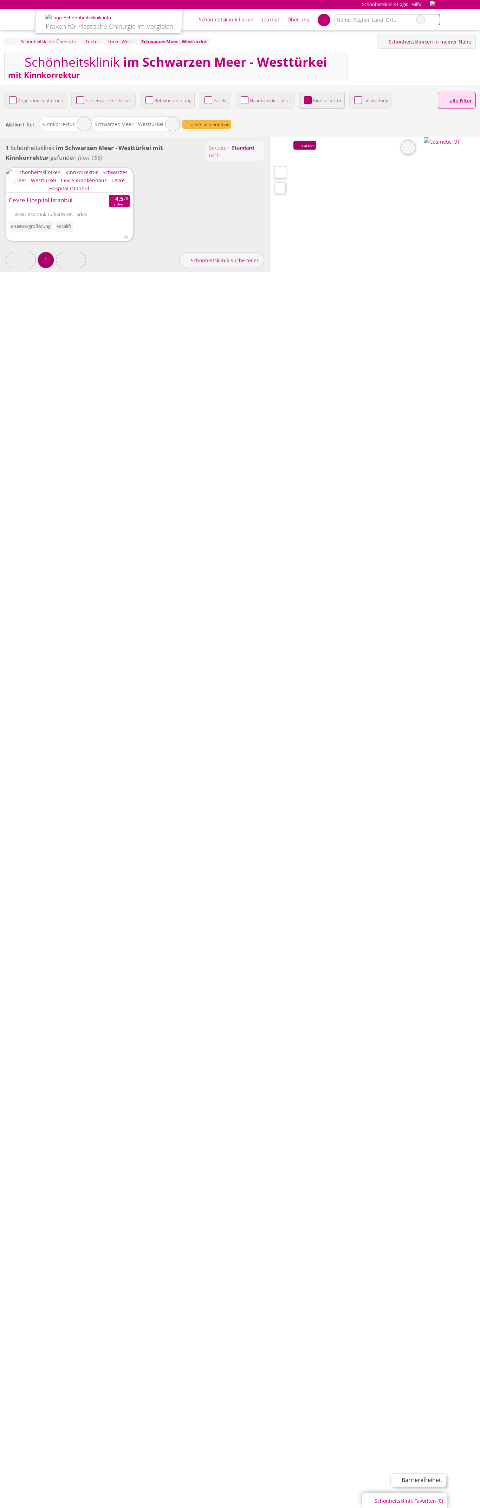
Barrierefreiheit (421, 1480)
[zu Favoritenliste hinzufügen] (14, 176)
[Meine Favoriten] (323, 19)
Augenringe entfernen (40, 100)
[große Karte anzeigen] (279, 172)
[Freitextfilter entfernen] (420, 19)
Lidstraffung (375, 100)
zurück (307, 145)
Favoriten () (409, 1500)
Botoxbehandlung (173, 100)
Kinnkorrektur (327, 100)
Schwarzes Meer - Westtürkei (129, 124)
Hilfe (416, 4)
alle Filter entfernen (209, 124)
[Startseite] (9, 41)
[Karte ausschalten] (408, 147)
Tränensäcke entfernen (108, 100)
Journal (270, 19)
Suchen (434, 19)
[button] (21, 260)
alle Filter (460, 100)
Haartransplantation (270, 100)
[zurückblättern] (23, 180)
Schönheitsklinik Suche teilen (224, 260)
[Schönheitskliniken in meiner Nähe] (280, 188)
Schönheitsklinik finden (226, 19)
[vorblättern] (114, 180)
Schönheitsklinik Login (384, 4)
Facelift (221, 100)
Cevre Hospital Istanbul (40, 200)
